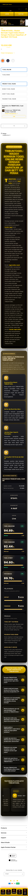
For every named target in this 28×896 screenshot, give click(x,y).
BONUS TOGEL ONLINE (8, 89)
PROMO (3, 893)
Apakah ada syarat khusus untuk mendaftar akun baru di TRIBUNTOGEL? (11, 760)
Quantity (3, 122)
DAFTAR (14, 892)
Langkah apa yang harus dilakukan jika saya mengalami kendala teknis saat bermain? (12, 739)
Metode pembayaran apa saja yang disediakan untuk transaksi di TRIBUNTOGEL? (11, 710)
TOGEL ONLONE (6, 69)
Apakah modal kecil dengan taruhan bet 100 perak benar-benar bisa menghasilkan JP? (11, 690)
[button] (2, 9)
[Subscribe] (22, 874)
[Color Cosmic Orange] (2, 61)
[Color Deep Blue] (8, 60)
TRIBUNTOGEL (12, 179)
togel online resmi (14, 265)
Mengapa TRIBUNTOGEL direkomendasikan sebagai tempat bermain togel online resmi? (11, 680)
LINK (19, 893)
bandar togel (8, 227)
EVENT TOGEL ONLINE (8, 94)
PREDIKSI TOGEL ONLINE (9, 84)
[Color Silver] (13, 60)
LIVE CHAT (25, 893)
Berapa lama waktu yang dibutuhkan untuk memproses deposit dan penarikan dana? (11, 719)
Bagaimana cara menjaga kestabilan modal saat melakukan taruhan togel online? (10, 750)
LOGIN (7, 14)
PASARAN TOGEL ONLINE (9, 99)
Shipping (8, 47)
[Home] (10, 9)
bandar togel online (15, 329)
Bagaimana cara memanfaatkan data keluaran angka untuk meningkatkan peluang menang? (12, 700)
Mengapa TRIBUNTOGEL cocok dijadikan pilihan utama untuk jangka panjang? (11, 769)
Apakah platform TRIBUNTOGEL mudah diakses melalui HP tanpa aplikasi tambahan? (12, 730)
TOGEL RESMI (6, 75)
